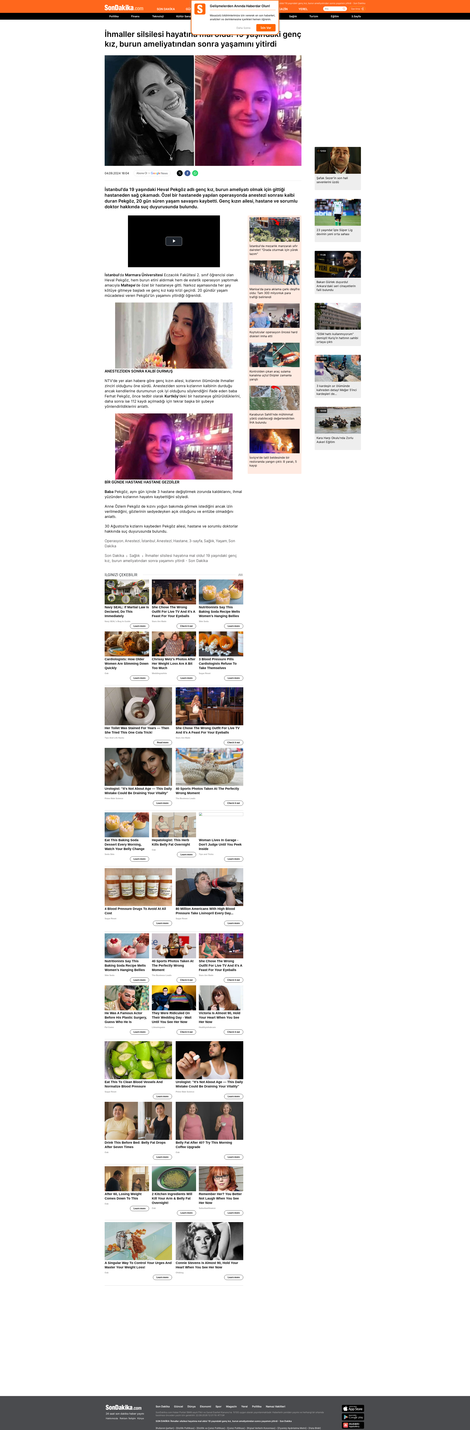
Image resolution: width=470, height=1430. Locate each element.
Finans (135, 16)
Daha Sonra (243, 27)
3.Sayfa (356, 16)
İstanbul (112, 275)
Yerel (244, 1406)
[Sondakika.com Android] (353, 1416)
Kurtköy (171, 396)
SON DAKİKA (166, 9)
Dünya (191, 1406)
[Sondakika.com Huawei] (353, 1425)
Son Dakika (163, 1406)
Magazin (231, 1406)
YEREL (303, 9)
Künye (140, 1418)
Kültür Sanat (184, 16)
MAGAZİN (281, 9)
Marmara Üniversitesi (144, 275)
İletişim (132, 1418)
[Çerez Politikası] (236, 1428)
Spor (219, 1406)
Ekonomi (205, 1406)
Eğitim (335, 16)
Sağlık (293, 16)
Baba (109, 491)
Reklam (123, 1418)
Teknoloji (158, 16)
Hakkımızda (112, 1418)
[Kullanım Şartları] (165, 1428)
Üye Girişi (355, 9)
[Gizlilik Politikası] (185, 1428)
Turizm (313, 16)
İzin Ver (266, 28)
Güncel (178, 1406)
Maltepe (128, 285)
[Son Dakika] (124, 8)
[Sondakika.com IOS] (353, 1408)
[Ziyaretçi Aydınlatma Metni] (291, 1428)
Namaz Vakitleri (275, 1406)
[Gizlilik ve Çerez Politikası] (211, 1428)
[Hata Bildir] (315, 1428)
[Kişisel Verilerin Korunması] (261, 1428)
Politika (114, 16)
